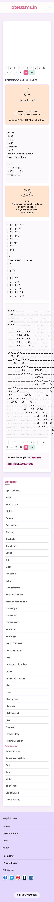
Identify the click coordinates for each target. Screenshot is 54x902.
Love (8, 692)
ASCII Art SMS (26, 463)
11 (7, 72)
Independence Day (15, 678)
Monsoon (10, 706)
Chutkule (10, 539)
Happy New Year (14, 643)
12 (11, 72)
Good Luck (11, 615)
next (32, 72)
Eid (7, 560)
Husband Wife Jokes (16, 664)
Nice (8, 720)
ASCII (8, 497)
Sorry (8, 778)
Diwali (9, 552)
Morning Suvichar (14, 594)
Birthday (10, 511)
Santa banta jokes (15, 758)
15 (26, 72)
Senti (8, 772)
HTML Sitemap (11, 833)
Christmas (11, 546)
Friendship (11, 573)
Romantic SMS (13, 751)
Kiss (8, 685)
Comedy (10, 532)
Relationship (11, 746)
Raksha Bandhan (14, 740)
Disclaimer (9, 856)
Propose (10, 727)
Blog (6, 840)
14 (21, 72)
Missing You (12, 699)
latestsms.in (23, 7)
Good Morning (13, 587)
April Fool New (13, 490)
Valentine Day (13, 799)
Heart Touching (14, 650)
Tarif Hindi (11, 629)
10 (44, 68)
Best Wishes (12, 525)
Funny (9, 580)
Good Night (12, 608)
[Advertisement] (27, 40)
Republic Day (12, 733)
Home (7, 826)
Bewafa (10, 518)
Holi (8, 657)
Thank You (11, 785)
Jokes (9, 671)
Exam (8, 566)
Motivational (12, 713)
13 (16, 72)
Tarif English (12, 636)
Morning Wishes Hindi (17, 601)
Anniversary (12, 504)
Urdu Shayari (12, 792)
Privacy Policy (10, 863)
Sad (8, 765)
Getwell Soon (12, 622)
